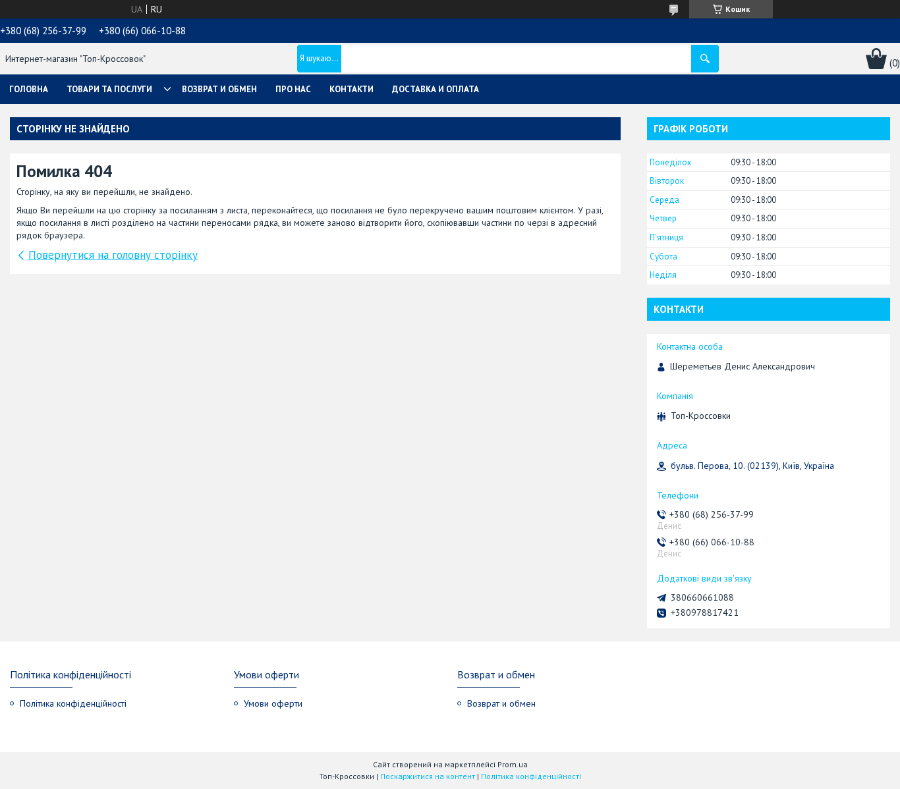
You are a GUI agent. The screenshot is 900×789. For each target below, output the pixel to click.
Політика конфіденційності (73, 703)
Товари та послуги (109, 89)
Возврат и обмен (219, 89)
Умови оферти (273, 703)
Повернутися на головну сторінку (113, 255)
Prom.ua (512, 764)
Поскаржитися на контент (427, 776)
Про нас (293, 89)
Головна (28, 89)
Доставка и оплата (435, 89)
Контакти (351, 89)
